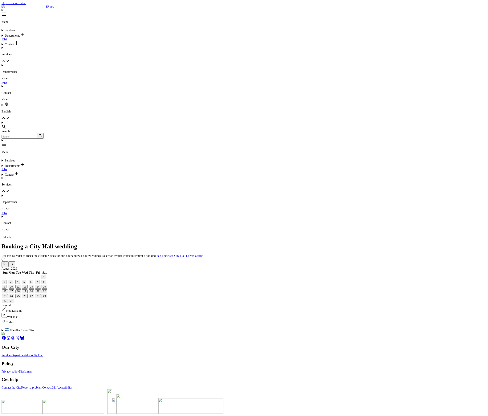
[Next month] (11, 264)
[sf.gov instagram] (8, 339)
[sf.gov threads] (13, 339)
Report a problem (31, 387)
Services (7, 355)
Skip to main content (14, 3)
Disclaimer (25, 371)
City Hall (37, 355)
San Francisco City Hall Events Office (180, 255)
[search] (40, 136)
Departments (19, 355)
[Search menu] (244, 125)
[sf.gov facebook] (4, 339)
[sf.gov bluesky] (22, 339)
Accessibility (64, 387)
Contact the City (11, 387)
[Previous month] (5, 264)
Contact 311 (49, 387)
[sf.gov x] (17, 339)
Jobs (4, 39)
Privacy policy (10, 371)
